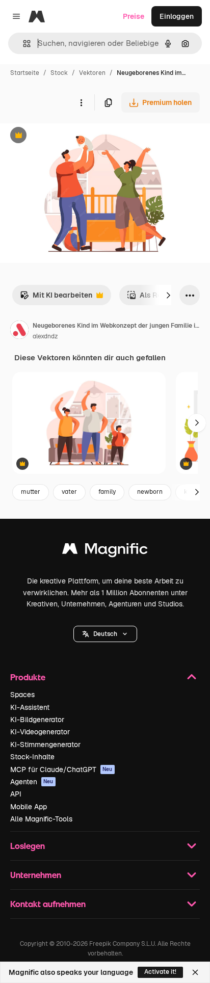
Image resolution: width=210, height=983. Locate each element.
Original (65, 136)
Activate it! (160, 972)
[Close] (195, 972)
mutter (30, 492)
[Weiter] (168, 295)
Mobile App (28, 806)
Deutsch (105, 634)
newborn (150, 492)
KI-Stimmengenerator (45, 744)
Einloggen (177, 16)
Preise (133, 16)
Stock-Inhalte (32, 756)
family (107, 492)
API (15, 794)
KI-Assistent (29, 707)
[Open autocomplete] (23, 43)
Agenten (32, 781)
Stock (59, 73)
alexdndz (45, 336)
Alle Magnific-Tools (41, 818)
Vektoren (92, 73)
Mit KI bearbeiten (56, 297)
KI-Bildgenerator (37, 719)
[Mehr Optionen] (81, 102)
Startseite (24, 73)
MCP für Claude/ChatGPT (61, 769)
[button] (105, 634)
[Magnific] (105, 551)
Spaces (22, 694)
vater (69, 492)
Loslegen (27, 845)
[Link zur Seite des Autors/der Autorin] (19, 331)
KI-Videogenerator (40, 731)
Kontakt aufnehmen (48, 903)
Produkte (27, 677)
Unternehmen (35, 874)
